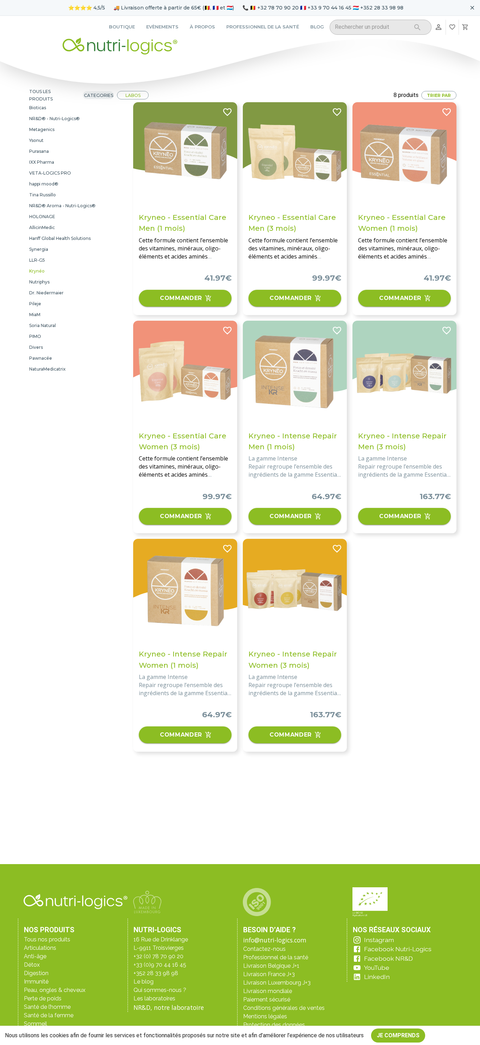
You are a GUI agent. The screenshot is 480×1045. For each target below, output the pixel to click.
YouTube (376, 967)
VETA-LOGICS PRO (50, 173)
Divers (36, 347)
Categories (98, 95)
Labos (133, 95)
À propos (202, 27)
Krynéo (37, 271)
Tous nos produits (47, 939)
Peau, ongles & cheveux (54, 990)
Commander (181, 298)
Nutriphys (39, 282)
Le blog (144, 981)
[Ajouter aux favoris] (227, 112)
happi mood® (43, 184)
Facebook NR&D (388, 958)
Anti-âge (35, 956)
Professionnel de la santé (262, 27)
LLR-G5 (37, 260)
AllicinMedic (42, 227)
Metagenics (41, 129)
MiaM (34, 314)
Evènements (162, 27)
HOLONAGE (42, 216)
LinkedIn (377, 976)
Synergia (38, 249)
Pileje (35, 303)
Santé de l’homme (47, 1007)
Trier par (439, 95)
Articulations (40, 948)
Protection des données (274, 1024)
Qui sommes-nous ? (160, 990)
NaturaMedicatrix (47, 369)
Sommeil (35, 1023)
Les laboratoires (154, 998)
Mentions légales (265, 1016)
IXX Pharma (41, 162)
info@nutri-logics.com (274, 940)
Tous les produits (41, 95)
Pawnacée (40, 358)
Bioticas (37, 107)
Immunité (36, 981)
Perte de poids (42, 998)
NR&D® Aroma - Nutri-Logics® (62, 205)
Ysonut (36, 140)
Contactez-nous (264, 949)
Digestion (36, 973)
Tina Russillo (42, 194)
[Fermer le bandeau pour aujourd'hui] (472, 8)
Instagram (379, 939)
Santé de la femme (48, 1015)
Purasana (39, 151)
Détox (32, 964)
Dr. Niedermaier (46, 292)
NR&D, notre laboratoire (169, 1007)
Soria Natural (42, 325)
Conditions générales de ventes (284, 1008)
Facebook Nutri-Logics (398, 949)
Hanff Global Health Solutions (60, 238)
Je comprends (398, 1035)
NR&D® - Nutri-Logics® (54, 118)
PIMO (35, 336)
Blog (317, 27)
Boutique (122, 27)
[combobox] (371, 28)
